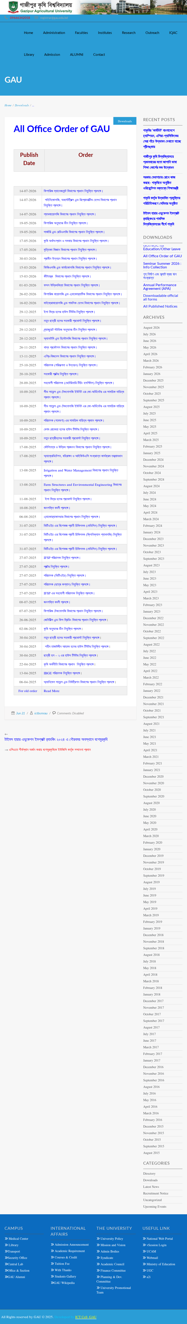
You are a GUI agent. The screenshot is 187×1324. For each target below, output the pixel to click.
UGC (149, 1270)
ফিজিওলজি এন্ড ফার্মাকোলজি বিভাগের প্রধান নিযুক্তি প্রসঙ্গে (76, 267)
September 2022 (153, 638)
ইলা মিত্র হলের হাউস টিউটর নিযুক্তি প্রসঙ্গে (68, 311)
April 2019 (150, 908)
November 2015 (153, 1133)
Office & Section (18, 1270)
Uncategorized (152, 1200)
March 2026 (151, 360)
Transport (14, 1251)
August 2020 (151, 803)
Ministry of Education (160, 1264)
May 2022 (149, 664)
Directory (149, 1173)
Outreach (152, 33)
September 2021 (153, 717)
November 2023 (153, 545)
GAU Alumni (16, 1277)
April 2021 (150, 750)
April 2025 (150, 433)
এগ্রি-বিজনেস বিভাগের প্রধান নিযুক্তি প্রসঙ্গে (69, 356)
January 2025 (151, 453)
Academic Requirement (69, 1251)
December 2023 (153, 539)
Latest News (151, 1186)
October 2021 (152, 710)
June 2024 (149, 499)
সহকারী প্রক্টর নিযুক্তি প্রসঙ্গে (60, 374)
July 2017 (149, 1034)
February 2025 (152, 446)
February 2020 (152, 842)
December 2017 (153, 1001)
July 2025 (149, 413)
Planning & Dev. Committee (109, 1279)
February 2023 (152, 605)
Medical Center (18, 1238)
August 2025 (151, 407)
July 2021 (149, 730)
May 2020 (149, 822)
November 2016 (153, 1073)
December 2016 (153, 1067)
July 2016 (149, 1093)
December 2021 (153, 697)
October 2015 (152, 1139)
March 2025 (151, 440)
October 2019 (152, 869)
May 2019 (149, 902)
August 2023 (151, 565)
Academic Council (112, 1264)
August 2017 (151, 1027)
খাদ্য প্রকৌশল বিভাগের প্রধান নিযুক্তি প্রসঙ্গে (69, 347)
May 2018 (149, 968)
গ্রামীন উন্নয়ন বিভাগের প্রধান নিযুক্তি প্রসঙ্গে (69, 258)
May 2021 (149, 743)
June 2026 (149, 341)
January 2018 (151, 994)
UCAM (151, 1251)
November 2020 (153, 783)
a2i (148, 1277)
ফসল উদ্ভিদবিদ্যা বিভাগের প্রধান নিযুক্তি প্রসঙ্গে (71, 285)
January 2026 (151, 374)
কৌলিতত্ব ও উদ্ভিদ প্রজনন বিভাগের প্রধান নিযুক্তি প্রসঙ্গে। (78, 447)
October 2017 (152, 1014)
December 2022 (153, 618)
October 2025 (152, 393)
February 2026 (152, 367)
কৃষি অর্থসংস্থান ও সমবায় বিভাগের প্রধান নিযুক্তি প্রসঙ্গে (75, 240)
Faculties (81, 33)
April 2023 (150, 591)
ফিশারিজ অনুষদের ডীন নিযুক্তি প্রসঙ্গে (65, 223)
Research (128, 33)
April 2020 (150, 829)
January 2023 (151, 611)
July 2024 (149, 492)
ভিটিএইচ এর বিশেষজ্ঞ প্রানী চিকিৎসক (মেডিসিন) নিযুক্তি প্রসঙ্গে (79, 525)
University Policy (111, 1238)
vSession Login (156, 1245)
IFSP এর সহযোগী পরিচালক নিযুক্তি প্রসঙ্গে (68, 593)
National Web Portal (159, 1238)
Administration (54, 33)
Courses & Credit (65, 1257)
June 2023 (149, 578)
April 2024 (150, 512)
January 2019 (151, 928)
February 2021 (152, 763)
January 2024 (151, 532)
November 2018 (153, 941)
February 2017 (152, 1054)
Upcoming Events (154, 1206)
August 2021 (151, 723)
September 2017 (153, 1020)
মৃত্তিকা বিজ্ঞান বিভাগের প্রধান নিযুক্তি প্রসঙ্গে (69, 249)
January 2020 (151, 849)
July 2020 (149, 809)
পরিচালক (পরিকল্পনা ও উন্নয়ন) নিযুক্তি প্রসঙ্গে (70, 365)
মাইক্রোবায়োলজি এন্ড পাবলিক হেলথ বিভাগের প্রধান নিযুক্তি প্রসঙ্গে (81, 302)
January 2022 (151, 690)
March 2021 (151, 756)
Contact (99, 54)
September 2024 (153, 479)
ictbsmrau (40, 713)
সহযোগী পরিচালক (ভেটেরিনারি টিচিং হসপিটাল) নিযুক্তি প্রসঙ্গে (78, 382)
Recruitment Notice (155, 1193)
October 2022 (152, 631)
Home (28, 33)
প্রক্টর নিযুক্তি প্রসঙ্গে (55, 566)
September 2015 (153, 1146)
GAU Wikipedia (64, 1283)
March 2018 (151, 981)
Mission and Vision (112, 1245)
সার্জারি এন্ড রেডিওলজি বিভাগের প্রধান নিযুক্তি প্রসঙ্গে (73, 231)
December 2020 (153, 776)
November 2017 (153, 1007)
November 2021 (153, 704)
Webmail (152, 1257)
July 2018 (149, 961)
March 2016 (151, 1113)
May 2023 (149, 585)
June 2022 (149, 657)
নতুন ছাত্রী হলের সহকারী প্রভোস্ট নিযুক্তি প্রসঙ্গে (71, 320)
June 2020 (149, 816)
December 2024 (153, 459)
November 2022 (153, 624)
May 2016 (149, 1100)
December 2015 (153, 1126)
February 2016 (152, 1120)
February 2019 (152, 921)
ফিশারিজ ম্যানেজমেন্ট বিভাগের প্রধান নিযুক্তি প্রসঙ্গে (72, 190)
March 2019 (151, 915)
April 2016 (150, 1106)
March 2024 (151, 519)
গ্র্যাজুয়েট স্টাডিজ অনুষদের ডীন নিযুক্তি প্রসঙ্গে (69, 329)
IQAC (173, 33)
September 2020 (153, 796)
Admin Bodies (109, 1251)
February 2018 (152, 987)
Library (29, 54)
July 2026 (149, 334)
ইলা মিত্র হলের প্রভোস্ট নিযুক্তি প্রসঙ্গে (67, 498)
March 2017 (151, 1047)
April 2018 (150, 974)
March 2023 (151, 598)
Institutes (105, 33)
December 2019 (153, 855)
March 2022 (151, 677)
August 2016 (151, 1087)
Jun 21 (20, 713)
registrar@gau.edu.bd (54, 18)
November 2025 (153, 387)
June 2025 (149, 420)
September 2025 (153, 400)
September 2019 (153, 875)
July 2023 (149, 572)
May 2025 (149, 426)
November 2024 (153, 466)
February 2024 (152, 525)
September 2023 (153, 558)
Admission (52, 54)
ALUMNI (76, 54)
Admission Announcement (71, 1244)
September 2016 (153, 1080)
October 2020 (152, 789)
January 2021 (151, 770)
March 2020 (151, 836)
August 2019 (151, 882)
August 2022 (151, 644)
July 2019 (149, 888)
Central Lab (15, 1264)
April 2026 (150, 354)
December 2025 (153, 380)
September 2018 (153, 948)
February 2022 (152, 684)
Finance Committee (113, 1270)
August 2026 (151, 327)
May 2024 (149, 506)
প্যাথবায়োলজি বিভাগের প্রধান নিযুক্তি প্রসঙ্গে (69, 214)
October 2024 (152, 473)
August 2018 (151, 954)
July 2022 (149, 651)
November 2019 (153, 862)
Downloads (22, 105)
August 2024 (151, 486)
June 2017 (149, 1040)
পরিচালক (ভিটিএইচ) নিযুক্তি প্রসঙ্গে (64, 575)
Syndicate (106, 1257)
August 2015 (151, 1153)
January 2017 (151, 1060)
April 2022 (150, 671)
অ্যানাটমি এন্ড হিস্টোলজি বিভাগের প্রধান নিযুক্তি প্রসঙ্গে (75, 338)
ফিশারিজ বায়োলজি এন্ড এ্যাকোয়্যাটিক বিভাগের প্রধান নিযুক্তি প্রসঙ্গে (82, 294)
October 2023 (152, 552)
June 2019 (149, 895)
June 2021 (149, 737)
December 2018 (153, 935)
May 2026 (149, 347)
